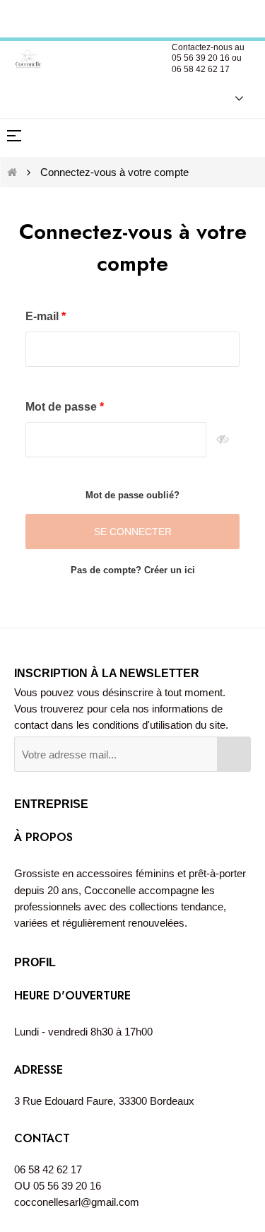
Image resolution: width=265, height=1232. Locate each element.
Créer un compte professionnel (133, 17)
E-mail (43, 316)
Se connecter (133, 531)
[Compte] (232, 97)
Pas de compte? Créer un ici (133, 570)
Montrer (223, 439)
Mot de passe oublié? (132, 495)
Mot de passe (62, 407)
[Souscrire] (234, 754)
